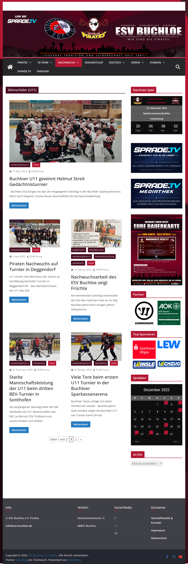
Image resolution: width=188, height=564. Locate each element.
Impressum (158, 530)
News (36, 165)
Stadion (155, 62)
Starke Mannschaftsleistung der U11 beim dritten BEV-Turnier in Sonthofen (31, 388)
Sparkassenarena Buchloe (156, 113)
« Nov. (137, 441)
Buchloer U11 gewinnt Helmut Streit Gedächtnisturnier (47, 181)
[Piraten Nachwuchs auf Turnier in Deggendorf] (34, 233)
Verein (135, 62)
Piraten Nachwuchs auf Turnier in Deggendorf (33, 266)
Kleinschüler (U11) (20, 165)
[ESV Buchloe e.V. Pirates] (94, 13)
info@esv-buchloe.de (19, 526)
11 (178, 411)
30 (164, 434)
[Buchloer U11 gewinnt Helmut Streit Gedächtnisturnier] (65, 131)
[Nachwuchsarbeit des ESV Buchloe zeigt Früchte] (96, 233)
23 (164, 426)
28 (149, 434)
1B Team (42, 62)
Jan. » (176, 441)
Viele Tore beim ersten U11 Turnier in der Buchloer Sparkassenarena (94, 385)
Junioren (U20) (96, 250)
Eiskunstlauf (94, 62)
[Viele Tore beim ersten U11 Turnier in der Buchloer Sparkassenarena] (96, 347)
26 (135, 434)
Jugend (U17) (79, 250)
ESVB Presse (37, 171)
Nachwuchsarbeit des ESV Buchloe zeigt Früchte (93, 282)
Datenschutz (159, 538)
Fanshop (43, 71)
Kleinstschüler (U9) (104, 256)
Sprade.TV (24, 71)
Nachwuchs (66, 62)
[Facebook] (115, 518)
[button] (30, 62)
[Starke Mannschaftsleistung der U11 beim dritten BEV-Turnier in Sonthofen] (34, 347)
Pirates (22, 62)
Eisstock (115, 62)
